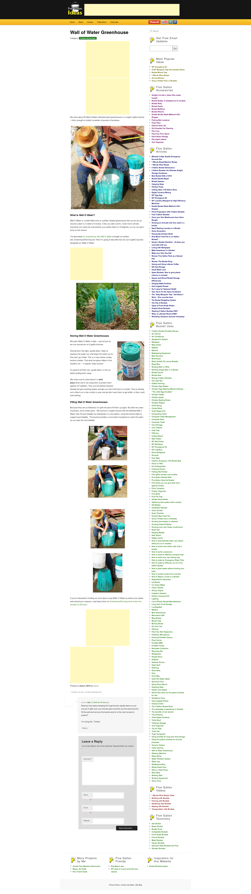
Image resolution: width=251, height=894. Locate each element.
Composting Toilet (159, 414)
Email (87, 808)
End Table (156, 458)
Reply (85, 728)
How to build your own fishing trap (166, 557)
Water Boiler (157, 756)
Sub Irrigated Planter (160, 286)
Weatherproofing (158, 764)
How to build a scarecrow (162, 552)
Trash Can (156, 731)
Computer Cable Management (164, 416)
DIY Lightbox (157, 449)
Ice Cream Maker (158, 585)
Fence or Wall (157, 463)
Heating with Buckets (160, 806)
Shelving (155, 667)
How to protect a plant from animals (166, 574)
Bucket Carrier (157, 372)
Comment (88, 759)
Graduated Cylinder (159, 507)
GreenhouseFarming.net (120, 601)
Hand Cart (156, 529)
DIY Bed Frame (158, 441)
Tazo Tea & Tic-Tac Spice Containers (166, 291)
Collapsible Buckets (160, 832)
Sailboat (155, 659)
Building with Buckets (160, 798)
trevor (96, 685)
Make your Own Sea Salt (161, 253)
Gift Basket (156, 505)
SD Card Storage (158, 267)
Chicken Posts (157, 187)
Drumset (155, 455)
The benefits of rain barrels (162, 712)
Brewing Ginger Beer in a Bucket (165, 369)
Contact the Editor (127, 885)
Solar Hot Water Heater (161, 679)
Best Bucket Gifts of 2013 (162, 176)
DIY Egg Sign (157, 195)
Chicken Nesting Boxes (161, 400)
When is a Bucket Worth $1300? (164, 314)
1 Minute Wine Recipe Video (163, 795)
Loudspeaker (157, 607)
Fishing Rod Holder (159, 471)
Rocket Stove (157, 656)
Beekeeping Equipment (161, 353)
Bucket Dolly (157, 103)
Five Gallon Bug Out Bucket (163, 480)
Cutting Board (157, 436)
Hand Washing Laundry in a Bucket (166, 228)
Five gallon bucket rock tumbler (164, 474)
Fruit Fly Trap (157, 496)
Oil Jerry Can (157, 626)
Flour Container (158, 488)
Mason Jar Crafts (79, 869)
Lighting (155, 598)
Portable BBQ (157, 643)
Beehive (155, 350)
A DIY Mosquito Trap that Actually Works (168, 69)
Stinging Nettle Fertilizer (161, 283)
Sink (153, 673)
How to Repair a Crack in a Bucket (165, 576)
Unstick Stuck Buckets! (161, 308)
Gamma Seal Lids (159, 125)
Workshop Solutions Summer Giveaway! (168, 316)
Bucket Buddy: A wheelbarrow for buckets (169, 100)
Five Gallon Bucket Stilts (162, 477)
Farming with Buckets (160, 801)
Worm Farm (156, 781)
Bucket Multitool (158, 109)
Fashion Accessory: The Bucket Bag (166, 460)
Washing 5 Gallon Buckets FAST (165, 311)
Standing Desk (157, 687)
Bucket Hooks (157, 106)
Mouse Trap (156, 621)
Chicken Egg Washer (160, 386)
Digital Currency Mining (161, 192)
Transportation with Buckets (163, 809)
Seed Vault (156, 665)
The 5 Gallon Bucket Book (162, 706)
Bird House (156, 358)
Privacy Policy (114, 885)
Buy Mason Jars (117, 866)
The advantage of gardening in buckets (167, 709)
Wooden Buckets (158, 848)
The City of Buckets (159, 303)
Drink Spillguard (158, 452)
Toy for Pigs (156, 728)
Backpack (155, 342)
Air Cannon (156, 333)
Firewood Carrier (158, 469)
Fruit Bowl (156, 494)
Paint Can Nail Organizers (162, 631)
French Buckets (158, 837)
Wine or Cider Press (160, 770)
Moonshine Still (158, 615)
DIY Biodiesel (157, 444)
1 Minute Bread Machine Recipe (164, 162)
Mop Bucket (156, 618)
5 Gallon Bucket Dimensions (163, 167)
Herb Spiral (156, 535)
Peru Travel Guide (80, 871)
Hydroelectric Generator (161, 579)
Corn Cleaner (157, 427)
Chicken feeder (158, 397)
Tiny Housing (157, 714)
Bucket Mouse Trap (159, 72)
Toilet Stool (156, 720)
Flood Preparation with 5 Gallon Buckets (168, 211)
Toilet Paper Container (161, 717)
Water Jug (156, 761)
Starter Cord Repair (159, 689)
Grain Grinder (157, 510)
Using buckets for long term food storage (168, 736)
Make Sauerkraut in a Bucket (163, 250)
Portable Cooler (158, 645)
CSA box (155, 433)
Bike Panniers (157, 356)
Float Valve (156, 122)
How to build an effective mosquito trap (168, 554)
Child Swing (157, 405)
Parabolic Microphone (161, 634)
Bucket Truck (157, 829)
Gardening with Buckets (161, 803)
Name (87, 795)
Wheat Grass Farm (159, 767)
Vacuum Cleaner (158, 745)
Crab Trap (155, 430)
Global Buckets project (158, 866)
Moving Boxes (157, 623)
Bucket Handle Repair (160, 178)
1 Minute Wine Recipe (160, 75)
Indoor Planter (157, 587)
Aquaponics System (160, 339)
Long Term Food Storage (162, 604)
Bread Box (156, 364)
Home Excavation (159, 231)
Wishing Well (157, 775)
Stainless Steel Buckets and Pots (165, 845)
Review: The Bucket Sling (162, 261)
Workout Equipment (160, 778)
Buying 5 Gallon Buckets (162, 378)
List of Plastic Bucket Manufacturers (166, 601)
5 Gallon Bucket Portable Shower (165, 331)
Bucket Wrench (158, 111)
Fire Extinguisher (159, 466)
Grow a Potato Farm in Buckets (164, 80)
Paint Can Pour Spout (160, 133)
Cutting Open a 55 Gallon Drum (164, 189)
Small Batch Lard (159, 269)
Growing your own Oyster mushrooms (167, 527)
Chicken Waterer (158, 402)
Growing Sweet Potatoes (162, 524)
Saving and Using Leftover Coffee (165, 264)
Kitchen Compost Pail (160, 596)
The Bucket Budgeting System (164, 300)
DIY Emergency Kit (159, 67)
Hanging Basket (158, 532)
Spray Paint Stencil (159, 684)
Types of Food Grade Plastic (163, 305)
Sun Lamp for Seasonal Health (164, 289)
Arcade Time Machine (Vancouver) (86, 866)
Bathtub (155, 347)
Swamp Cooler (158, 703)
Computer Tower (158, 422)
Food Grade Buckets (160, 834)
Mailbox (155, 609)
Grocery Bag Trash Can (161, 516)
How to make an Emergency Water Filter (168, 560)
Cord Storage (157, 425)
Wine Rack (156, 772)
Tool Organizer (158, 142)
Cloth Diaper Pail (158, 411)
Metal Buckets (157, 840)
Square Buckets (158, 843)
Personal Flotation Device (162, 637)
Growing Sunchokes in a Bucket (165, 521)
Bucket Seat (156, 375)
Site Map (139, 885)
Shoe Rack (156, 670)
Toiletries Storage (159, 723)
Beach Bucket (157, 826)
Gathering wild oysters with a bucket (166, 502)
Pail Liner (155, 131)
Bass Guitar (156, 344)
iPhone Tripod (157, 590)
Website (87, 820)
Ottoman (155, 629)
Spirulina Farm (158, 681)
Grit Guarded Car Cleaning (162, 128)
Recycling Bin (157, 651)
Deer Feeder (156, 438)
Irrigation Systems (159, 593)
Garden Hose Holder (160, 499)
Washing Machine (159, 753)
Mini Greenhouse (159, 612)
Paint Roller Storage (160, 136)
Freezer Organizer (159, 491)
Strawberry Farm (158, 698)
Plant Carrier (157, 640)
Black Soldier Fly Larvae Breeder (165, 361)
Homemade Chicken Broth (162, 234)
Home (72, 22)
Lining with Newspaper (161, 247)
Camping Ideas (158, 184)
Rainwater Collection (160, 648)
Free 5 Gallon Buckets (160, 214)
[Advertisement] (131, 10)
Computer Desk (158, 419)
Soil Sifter (156, 676)
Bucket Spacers (158, 181)
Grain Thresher (158, 513)
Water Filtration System (161, 758)
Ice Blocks (156, 582)
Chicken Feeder (158, 394)
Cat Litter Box (157, 380)
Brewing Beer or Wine (160, 367)
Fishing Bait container (161, 120)
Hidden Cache (157, 538)
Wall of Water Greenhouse (162, 750)
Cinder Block (157, 408)
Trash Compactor (159, 734)
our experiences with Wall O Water (97, 236)
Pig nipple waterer (159, 139)
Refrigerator (156, 654)
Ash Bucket (156, 823)
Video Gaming (157, 748)
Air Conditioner (158, 78)
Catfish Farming (158, 383)
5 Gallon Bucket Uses (87, 38)
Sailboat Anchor (158, 662)
